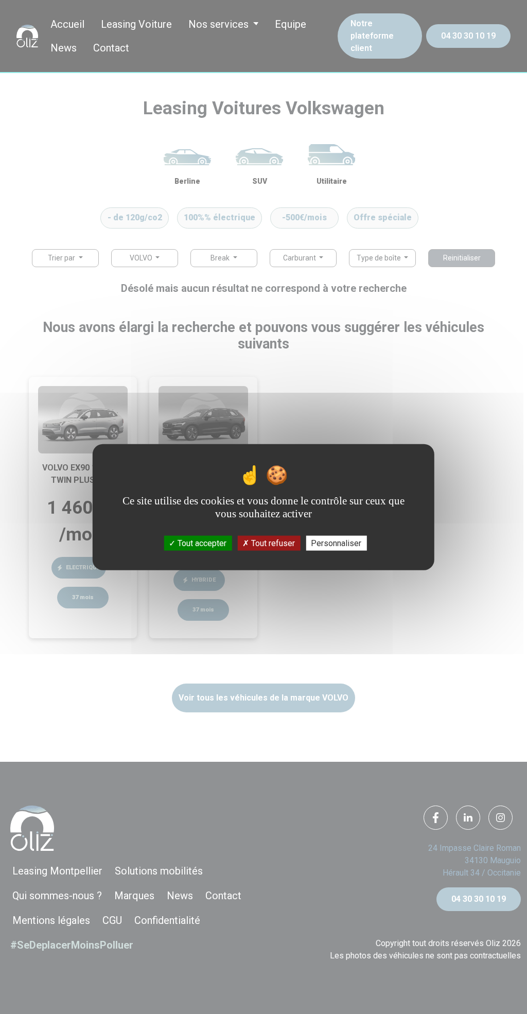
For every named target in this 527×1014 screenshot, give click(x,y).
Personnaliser (336, 543)
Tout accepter (200, 543)
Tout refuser (272, 543)
